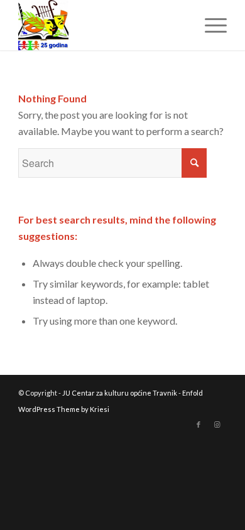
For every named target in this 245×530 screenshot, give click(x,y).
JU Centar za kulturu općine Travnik (119, 393)
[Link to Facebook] (198, 424)
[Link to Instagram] (217, 424)
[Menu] (209, 25)
